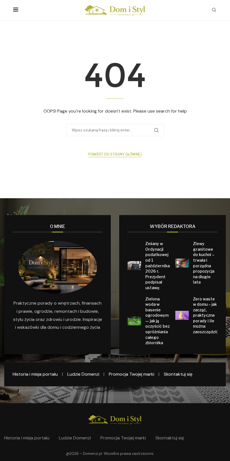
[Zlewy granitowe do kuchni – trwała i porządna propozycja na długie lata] (182, 263)
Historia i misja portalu (35, 374)
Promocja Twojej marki (131, 374)
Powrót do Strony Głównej (115, 154)
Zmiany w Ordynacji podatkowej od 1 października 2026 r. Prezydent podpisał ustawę (157, 265)
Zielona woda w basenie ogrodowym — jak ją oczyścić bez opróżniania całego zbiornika (157, 320)
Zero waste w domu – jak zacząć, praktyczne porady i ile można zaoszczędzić (205, 315)
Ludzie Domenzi (83, 374)
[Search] (214, 10)
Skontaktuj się (178, 374)
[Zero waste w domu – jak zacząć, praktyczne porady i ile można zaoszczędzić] (182, 315)
